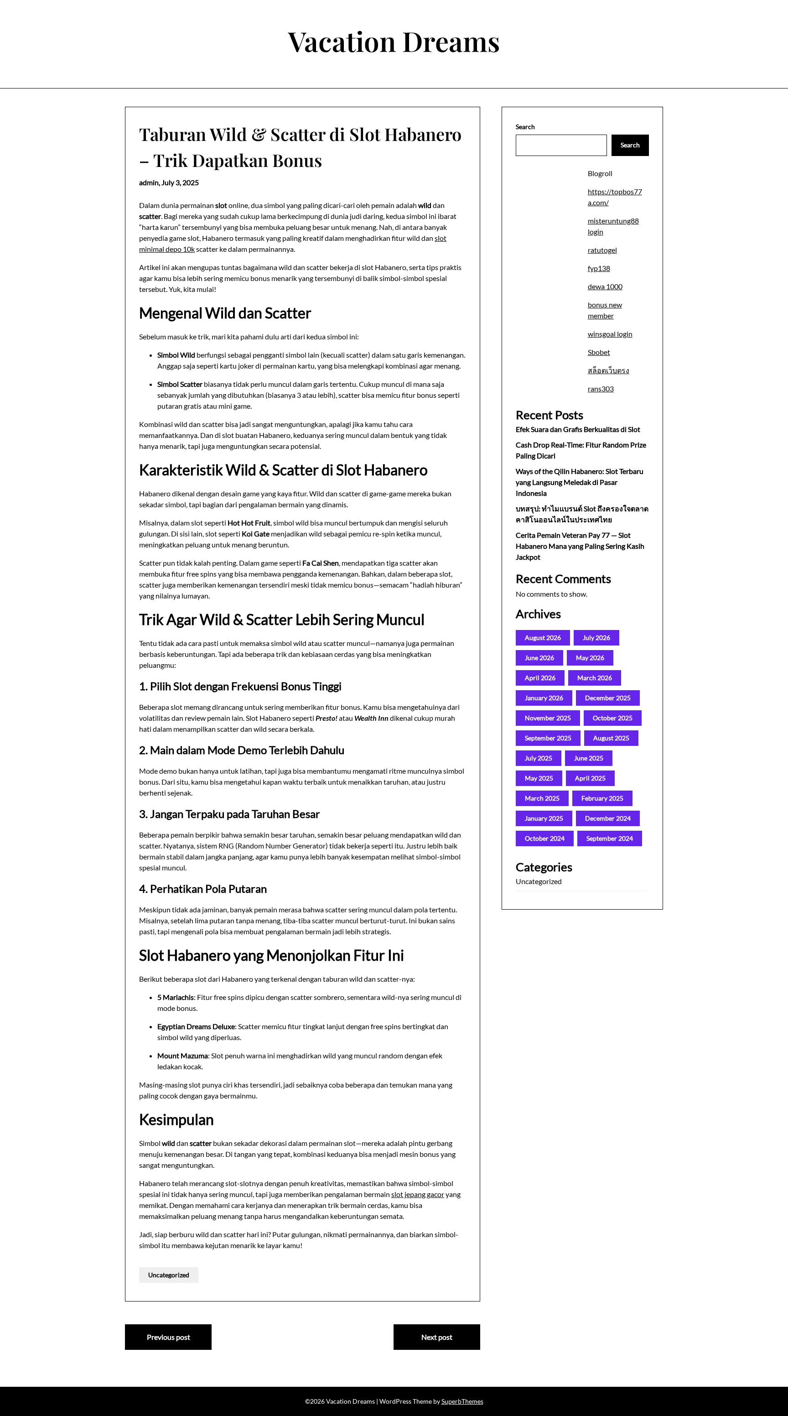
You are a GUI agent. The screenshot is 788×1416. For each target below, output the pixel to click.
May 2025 (539, 778)
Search (525, 126)
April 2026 (540, 678)
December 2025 (608, 698)
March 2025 (542, 798)
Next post (436, 1337)
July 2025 (538, 758)
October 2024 (545, 838)
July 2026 (596, 637)
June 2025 (588, 758)
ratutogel (602, 249)
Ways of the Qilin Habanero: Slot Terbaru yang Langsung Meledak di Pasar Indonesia (579, 482)
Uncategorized (168, 1275)
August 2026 (543, 637)
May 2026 (590, 657)
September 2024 (609, 838)
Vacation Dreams (394, 40)
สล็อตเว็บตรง (608, 370)
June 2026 (539, 657)
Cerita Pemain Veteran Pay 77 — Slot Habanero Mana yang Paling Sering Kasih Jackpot (580, 546)
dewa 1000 (605, 286)
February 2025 (602, 798)
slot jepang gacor (417, 1194)
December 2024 (608, 818)
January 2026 (544, 698)
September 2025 (548, 738)
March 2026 (594, 678)
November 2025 (548, 718)
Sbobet (599, 352)
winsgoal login (610, 333)
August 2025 (611, 738)
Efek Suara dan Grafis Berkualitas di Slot (578, 429)
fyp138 (599, 268)
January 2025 (544, 818)
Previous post (168, 1337)
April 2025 (590, 778)
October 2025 (612, 718)
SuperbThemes (462, 1401)
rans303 (601, 388)
